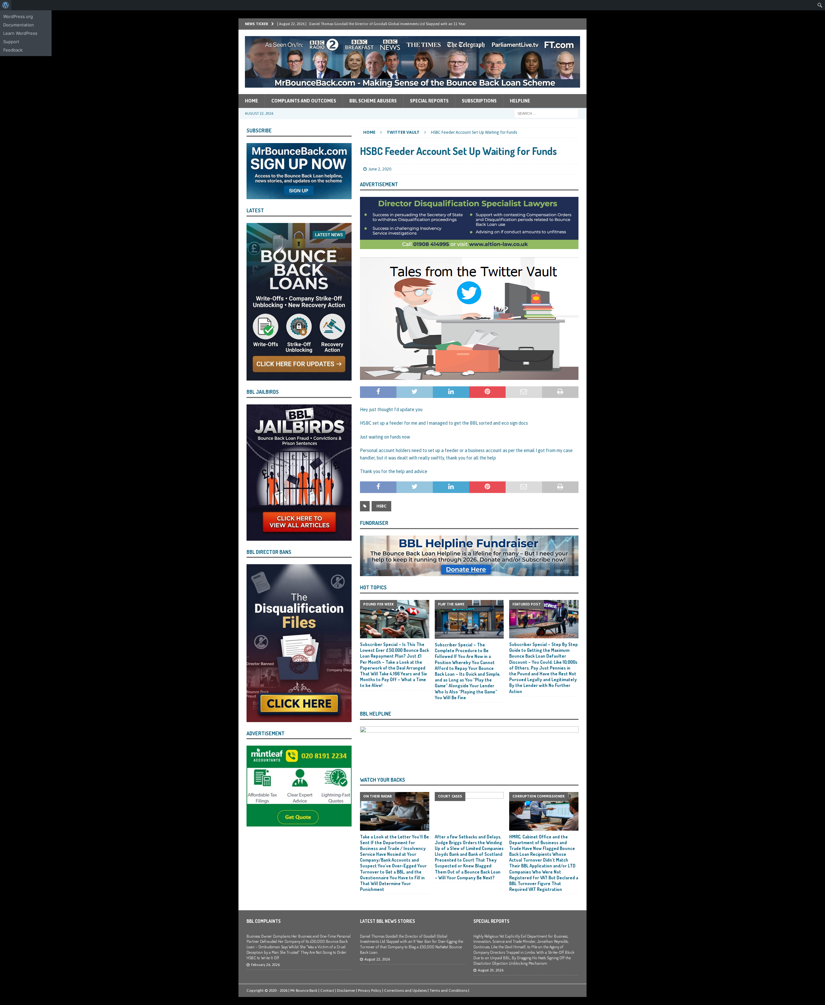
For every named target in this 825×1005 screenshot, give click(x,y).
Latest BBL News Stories (387, 921)
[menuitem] (5, 5)
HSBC (381, 506)
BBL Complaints (264, 921)
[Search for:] (546, 113)
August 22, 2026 (377, 959)
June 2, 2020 (379, 169)
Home (251, 100)
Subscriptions (479, 100)
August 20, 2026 (490, 970)
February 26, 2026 (265, 965)
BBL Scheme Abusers (373, 100)
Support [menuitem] (11, 41)
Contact (327, 990)
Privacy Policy (369, 990)
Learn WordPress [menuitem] (20, 33)
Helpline (520, 100)
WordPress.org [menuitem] (18, 16)
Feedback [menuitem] (13, 50)
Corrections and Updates (405, 990)
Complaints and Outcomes (303, 100)
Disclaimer (346, 990)
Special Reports (429, 100)
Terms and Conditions (448, 990)
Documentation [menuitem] (18, 24)
